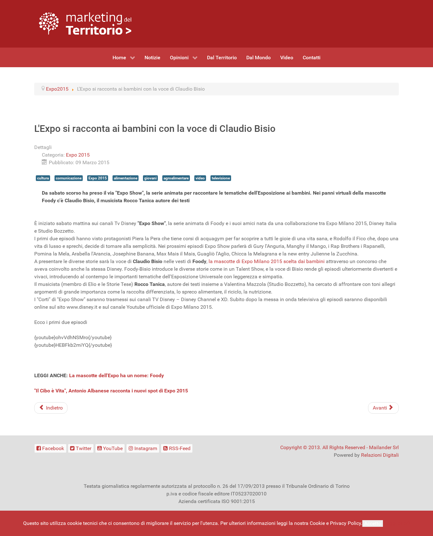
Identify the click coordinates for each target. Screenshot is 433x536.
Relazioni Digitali (380, 455)
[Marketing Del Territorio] (85, 23)
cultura (43, 178)
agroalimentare (176, 178)
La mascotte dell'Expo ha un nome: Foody (116, 375)
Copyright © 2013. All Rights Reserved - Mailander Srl (339, 447)
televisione (221, 178)
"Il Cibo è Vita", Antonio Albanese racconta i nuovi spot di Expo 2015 (111, 391)
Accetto (372, 523)
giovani (150, 178)
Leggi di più (397, 523)
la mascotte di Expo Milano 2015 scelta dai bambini (267, 261)
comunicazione (68, 178)
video (200, 178)
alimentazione (125, 178)
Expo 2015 (78, 155)
